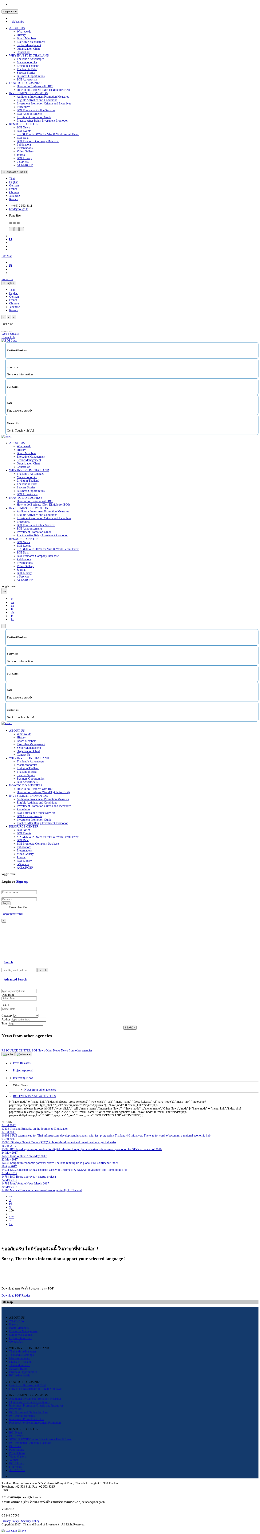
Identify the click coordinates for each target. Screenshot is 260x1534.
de (12, 605)
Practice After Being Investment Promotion (42, 120)
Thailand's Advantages (30, 59)
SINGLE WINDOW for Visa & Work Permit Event (48, 134)
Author (6, 1019)
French (13, 188)
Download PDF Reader (16, 1295)
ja (12, 615)
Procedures (23, 106)
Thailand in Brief (27, 69)
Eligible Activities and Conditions (37, 100)
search (42, 970)
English (13, 182)
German (14, 185)
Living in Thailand (28, 65)
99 (10, 1207)
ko (12, 619)
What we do (24, 31)
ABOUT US (17, 28)
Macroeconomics (27, 62)
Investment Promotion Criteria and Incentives (44, 103)
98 (10, 1203)
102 (11, 1217)
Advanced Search (15, 979)
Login (6, 903)
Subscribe (18, 21)
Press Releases (21, 1063)
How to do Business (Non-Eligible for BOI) (43, 89)
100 (11, 1210)
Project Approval (23, 1070)
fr (12, 609)
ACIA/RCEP (25, 165)
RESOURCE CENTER (23, 124)
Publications (24, 144)
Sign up (22, 881)
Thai (12, 178)
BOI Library (24, 158)
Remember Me (18, 907)
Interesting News (23, 1077)
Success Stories (26, 72)
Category (7, 1015)
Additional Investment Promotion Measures (43, 96)
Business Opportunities (31, 76)
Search (8, 962)
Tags (4, 1023)
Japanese (14, 195)
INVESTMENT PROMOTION (28, 93)
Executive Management (31, 41)
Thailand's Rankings (21, 1354)
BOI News (23, 127)
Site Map (7, 256)
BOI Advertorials (27, 79)
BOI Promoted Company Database (38, 141)
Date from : (8, 994)
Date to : (7, 1005)
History (21, 35)
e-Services (23, 161)
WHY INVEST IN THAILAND (29, 55)
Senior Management (29, 45)
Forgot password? (12, 913)
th (12, 598)
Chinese (14, 192)
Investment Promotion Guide (34, 117)
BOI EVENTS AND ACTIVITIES (34, 1096)
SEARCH (130, 1027)
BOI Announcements (29, 113)
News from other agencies (40, 1089)
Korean (13, 199)
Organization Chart (28, 48)
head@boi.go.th (18, 209)
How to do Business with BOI (35, 86)
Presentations (25, 148)
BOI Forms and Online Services (36, 110)
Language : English (16, 171)
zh (12, 612)
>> (11, 1224)
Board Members (26, 38)
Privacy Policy (10, 1521)
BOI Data (23, 137)
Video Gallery (25, 151)
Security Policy (30, 1521)
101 (11, 1213)
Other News (52, 1050)
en (12, 602)
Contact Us (23, 52)
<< (11, 1196)
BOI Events (24, 130)
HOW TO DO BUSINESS (25, 82)
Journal (21, 154)
